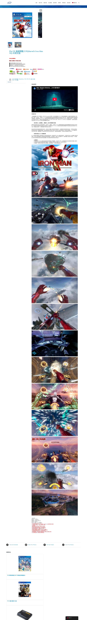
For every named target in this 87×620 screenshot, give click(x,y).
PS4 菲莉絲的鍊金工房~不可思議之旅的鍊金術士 (16, 575)
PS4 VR (28, 79)
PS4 (25, 79)
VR (15, 80)
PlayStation (21, 79)
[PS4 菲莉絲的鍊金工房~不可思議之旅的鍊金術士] (24, 563)
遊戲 (32, 79)
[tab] (9, 82)
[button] (78, 2)
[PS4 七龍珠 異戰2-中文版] (24, 589)
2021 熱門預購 (15, 79)
